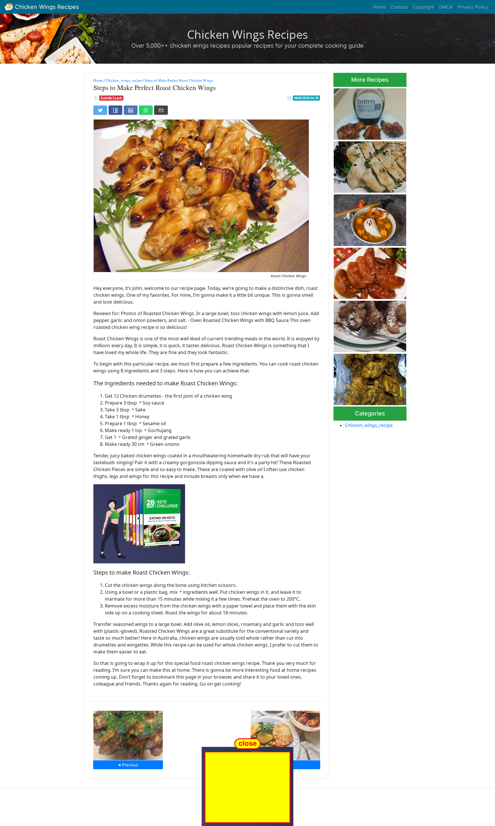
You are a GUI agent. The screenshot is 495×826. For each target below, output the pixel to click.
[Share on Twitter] (100, 110)
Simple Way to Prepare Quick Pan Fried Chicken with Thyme (369, 165)
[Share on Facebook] (115, 110)
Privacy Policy (472, 7)
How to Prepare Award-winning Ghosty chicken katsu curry (363, 218)
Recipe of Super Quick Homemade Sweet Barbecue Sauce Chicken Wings (368, 112)
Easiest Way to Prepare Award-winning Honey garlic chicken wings (128, 733)
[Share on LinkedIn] (131, 110)
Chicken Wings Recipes (46, 6)
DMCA (446, 7)
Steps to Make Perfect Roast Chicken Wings (179, 80)
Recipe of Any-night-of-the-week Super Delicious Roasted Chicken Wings (368, 271)
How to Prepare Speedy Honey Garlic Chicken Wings (368, 325)
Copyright (423, 7)
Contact (399, 7)
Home (379, 7)
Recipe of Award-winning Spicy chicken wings (365, 378)
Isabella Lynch (111, 97)
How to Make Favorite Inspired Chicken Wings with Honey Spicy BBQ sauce (285, 734)
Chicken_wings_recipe (124, 80)
